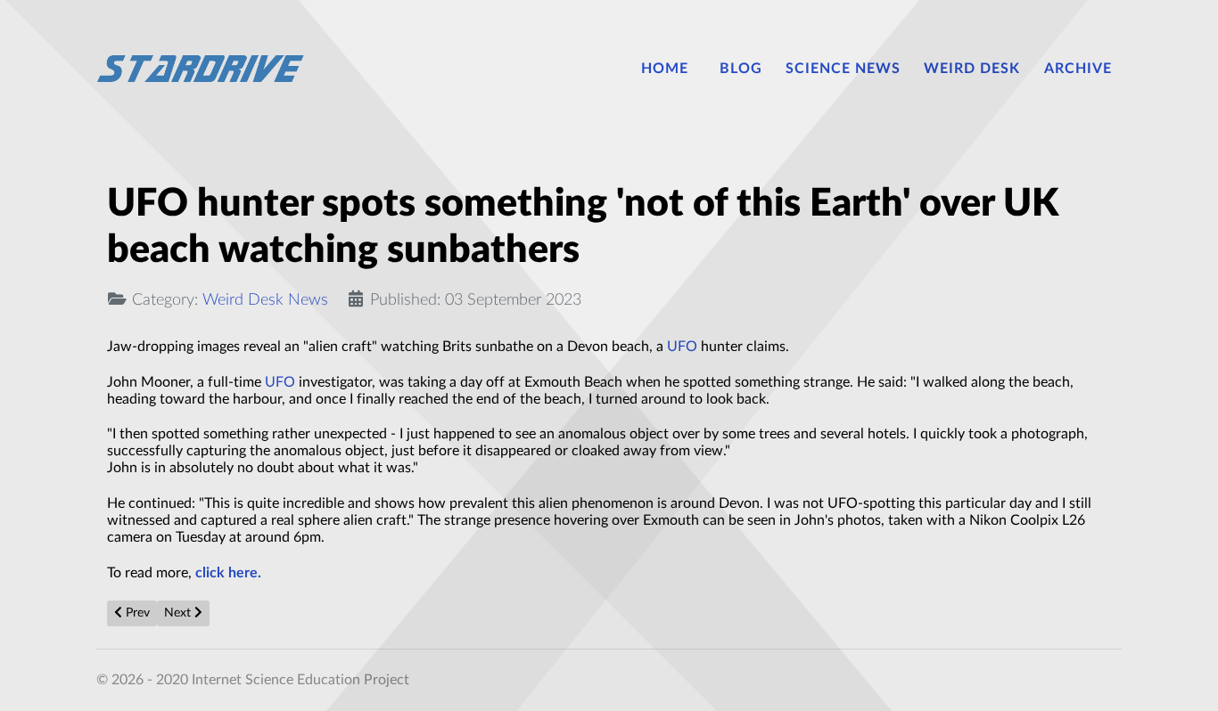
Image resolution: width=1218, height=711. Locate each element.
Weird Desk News (265, 299)
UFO (682, 346)
